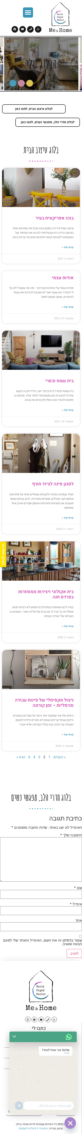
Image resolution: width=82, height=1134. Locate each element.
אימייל (76, 904)
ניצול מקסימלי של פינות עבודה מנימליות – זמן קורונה (44, 703)
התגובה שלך (71, 835)
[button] (28, 12)
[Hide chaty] (70, 1123)
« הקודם (59, 757)
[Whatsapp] (38, 29)
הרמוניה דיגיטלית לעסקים (33, 1128)
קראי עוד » (68, 247)
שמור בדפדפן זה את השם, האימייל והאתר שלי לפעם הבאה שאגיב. (42, 942)
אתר (78, 920)
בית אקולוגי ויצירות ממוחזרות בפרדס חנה (46, 594)
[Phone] (30, 29)
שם (78, 888)
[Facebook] (15, 29)
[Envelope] (22, 29)
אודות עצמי (63, 278)
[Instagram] (27, 1019)
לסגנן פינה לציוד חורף (53, 484)
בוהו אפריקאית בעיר (55, 218)
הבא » (20, 757)
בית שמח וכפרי (59, 381)
